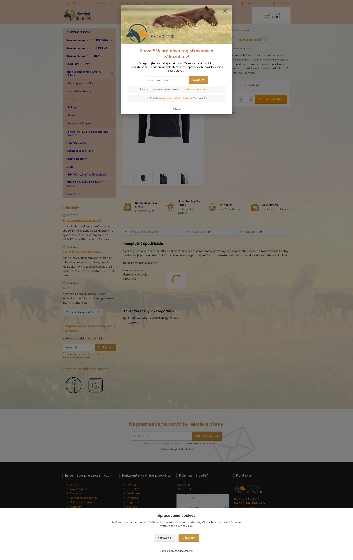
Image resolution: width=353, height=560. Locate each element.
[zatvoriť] (225, 11)
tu (191, 551)
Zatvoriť (176, 109)
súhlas (160, 522)
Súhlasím (188, 538)
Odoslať (198, 80)
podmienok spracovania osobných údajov (198, 89)
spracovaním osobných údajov (175, 98)
